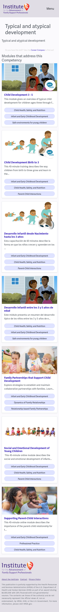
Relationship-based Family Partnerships (29, 408)
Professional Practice (30, 543)
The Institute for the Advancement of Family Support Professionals (17, 569)
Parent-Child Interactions (29, 194)
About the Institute (10, 579)
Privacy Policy (35, 579)
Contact (23, 579)
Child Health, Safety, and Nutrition (29, 110)
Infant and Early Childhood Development (29, 116)
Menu (50, 9)
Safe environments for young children (29, 122)
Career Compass (38, 50)
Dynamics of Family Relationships (29, 402)
